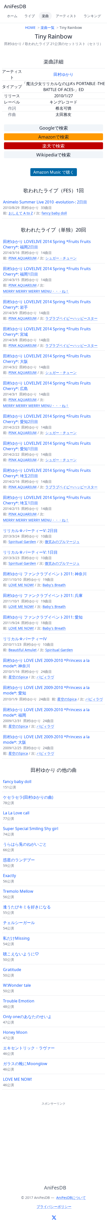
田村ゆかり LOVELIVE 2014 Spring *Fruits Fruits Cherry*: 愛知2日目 (47, 418)
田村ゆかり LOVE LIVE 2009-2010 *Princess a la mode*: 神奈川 (46, 663)
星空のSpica (18, 677)
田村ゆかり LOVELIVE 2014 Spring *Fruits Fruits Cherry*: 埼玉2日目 (47, 473)
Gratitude (12, 969)
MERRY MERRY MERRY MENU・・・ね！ (36, 291)
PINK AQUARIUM (22, 258)
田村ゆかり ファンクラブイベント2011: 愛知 (43, 617)
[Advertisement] (53, 1138)
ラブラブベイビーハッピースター (71, 318)
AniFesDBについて (71, 1197)
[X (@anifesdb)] (54, 1217)
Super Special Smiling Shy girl (30, 828)
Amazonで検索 (53, 137)
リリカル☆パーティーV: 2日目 (30, 530)
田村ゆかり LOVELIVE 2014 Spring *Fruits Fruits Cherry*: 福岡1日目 (47, 271)
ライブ (29, 15)
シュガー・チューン (61, 258)
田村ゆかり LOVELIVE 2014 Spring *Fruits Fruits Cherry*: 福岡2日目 (47, 244)
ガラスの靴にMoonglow (25, 1063)
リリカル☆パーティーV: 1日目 (30, 552)
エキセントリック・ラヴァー (29, 1048)
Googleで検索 (53, 128)
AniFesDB (15, 6)
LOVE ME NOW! (21, 585)
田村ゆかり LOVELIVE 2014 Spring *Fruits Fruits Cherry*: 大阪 (47, 358)
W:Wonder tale (17, 985)
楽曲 (45, 15)
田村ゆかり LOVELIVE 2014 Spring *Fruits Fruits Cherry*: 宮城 (47, 331)
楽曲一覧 (47, 27)
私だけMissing (16, 938)
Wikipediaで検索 (53, 155)
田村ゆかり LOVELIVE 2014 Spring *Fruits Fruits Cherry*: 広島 (47, 385)
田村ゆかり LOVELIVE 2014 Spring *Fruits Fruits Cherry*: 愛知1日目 (47, 446)
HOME (30, 27)
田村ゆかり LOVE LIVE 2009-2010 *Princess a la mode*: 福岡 (46, 712)
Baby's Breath (54, 585)
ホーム (12, 15)
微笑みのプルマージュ (62, 541)
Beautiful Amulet (22, 649)
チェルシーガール (19, 922)
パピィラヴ (45, 677)
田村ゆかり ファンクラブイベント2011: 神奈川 (45, 574)
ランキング (92, 15)
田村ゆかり (63, 74)
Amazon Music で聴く (53, 172)
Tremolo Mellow (18, 891)
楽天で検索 (53, 146)
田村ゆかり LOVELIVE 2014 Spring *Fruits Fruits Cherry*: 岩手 (47, 304)
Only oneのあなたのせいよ (27, 1016)
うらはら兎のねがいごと (25, 844)
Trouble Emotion (18, 1001)
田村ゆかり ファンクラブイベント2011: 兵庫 (43, 595)
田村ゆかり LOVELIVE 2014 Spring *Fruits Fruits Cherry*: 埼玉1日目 (47, 500)
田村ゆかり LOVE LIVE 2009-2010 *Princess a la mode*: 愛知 (46, 690)
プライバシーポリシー (54, 1206)
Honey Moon (15, 1032)
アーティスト (66, 15)
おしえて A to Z (20, 213)
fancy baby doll (54, 213)
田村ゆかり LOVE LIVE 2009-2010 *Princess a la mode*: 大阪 (46, 739)
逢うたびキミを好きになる (27, 907)
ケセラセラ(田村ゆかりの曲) (28, 797)
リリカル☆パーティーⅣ (25, 638)
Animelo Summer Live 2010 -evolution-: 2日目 (45, 202)
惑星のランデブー (19, 860)
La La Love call (16, 813)
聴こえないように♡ (21, 954)
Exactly (9, 875)
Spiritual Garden (22, 541)
